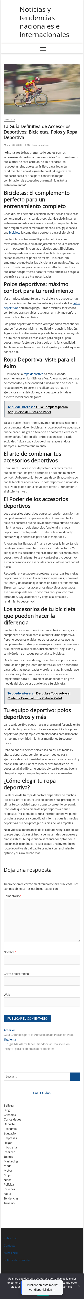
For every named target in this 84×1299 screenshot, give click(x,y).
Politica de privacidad (17, 1260)
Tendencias (11, 1198)
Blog (7, 1110)
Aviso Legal (11, 1252)
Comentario (12, 896)
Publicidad (10, 1238)
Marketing (11, 1161)
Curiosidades (12, 1119)
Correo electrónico (17, 973)
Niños (7, 1179)
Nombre (10, 952)
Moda (7, 1166)
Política (9, 1184)
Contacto (9, 1245)
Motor (8, 1170)
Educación (10, 1133)
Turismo (9, 1203)
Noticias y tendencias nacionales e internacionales (44, 22)
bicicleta (15, 232)
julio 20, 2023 (14, 144)
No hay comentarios (39, 144)
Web (7, 994)
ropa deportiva (33, 374)
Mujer (8, 1175)
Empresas (10, 1138)
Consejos (10, 1114)
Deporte (9, 119)
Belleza (9, 1105)
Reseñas (9, 1189)
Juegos (8, 1156)
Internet (9, 1152)
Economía (10, 1128)
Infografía (10, 1147)
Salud (7, 1193)
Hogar (8, 1142)
